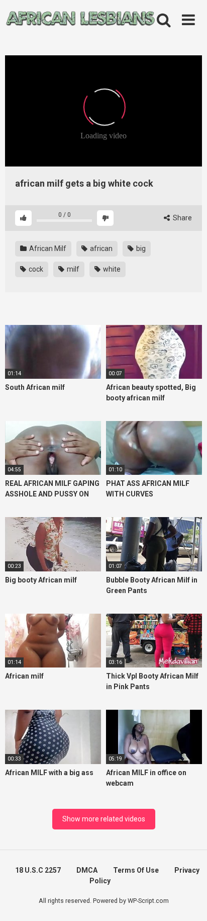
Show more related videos (103, 819)
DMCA (86, 870)
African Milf (47, 248)
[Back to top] (188, 900)
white (111, 269)
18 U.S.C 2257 (38, 870)
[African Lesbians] (80, 20)
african (100, 248)
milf (72, 269)
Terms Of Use (136, 870)
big (140, 248)
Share (181, 218)
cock (35, 269)
